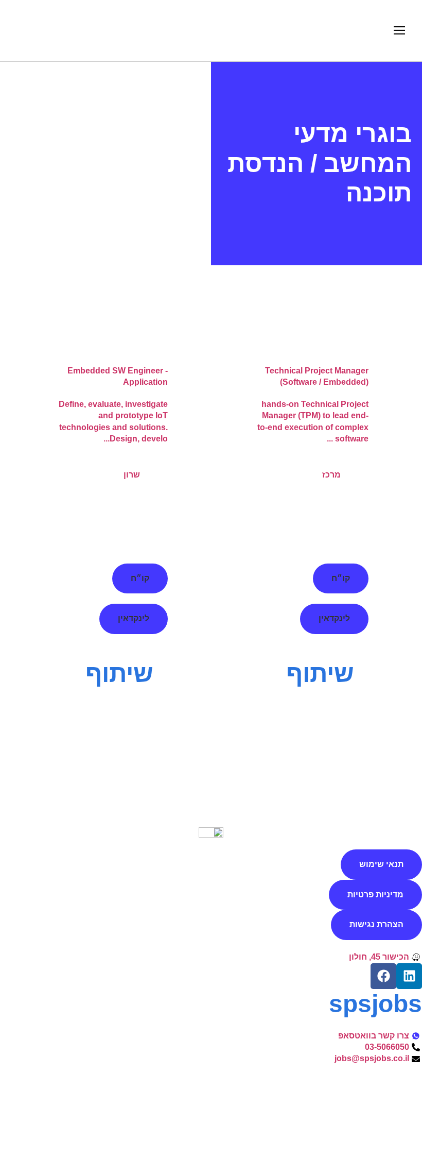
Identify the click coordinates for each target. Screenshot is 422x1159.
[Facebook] (383, 976)
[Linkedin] (409, 976)
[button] (399, 30)
